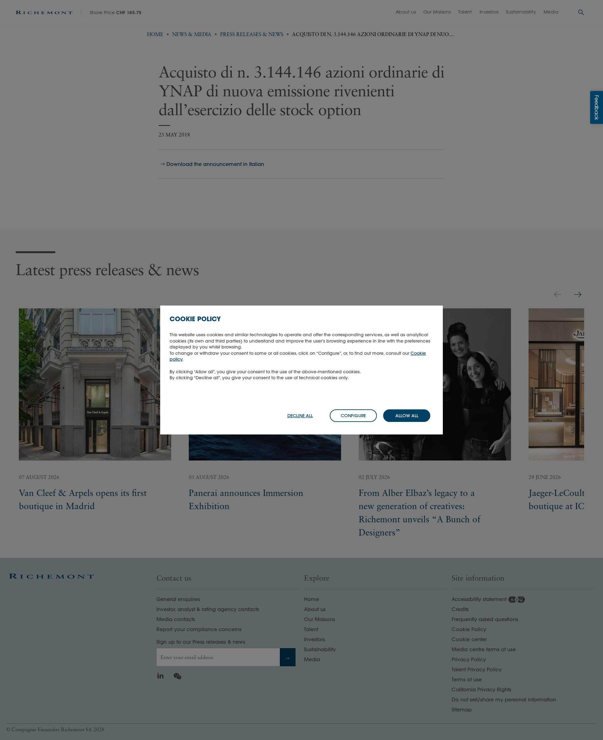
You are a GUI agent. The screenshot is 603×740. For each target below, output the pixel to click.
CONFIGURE (353, 415)
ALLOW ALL (406, 415)
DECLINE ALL (300, 415)
